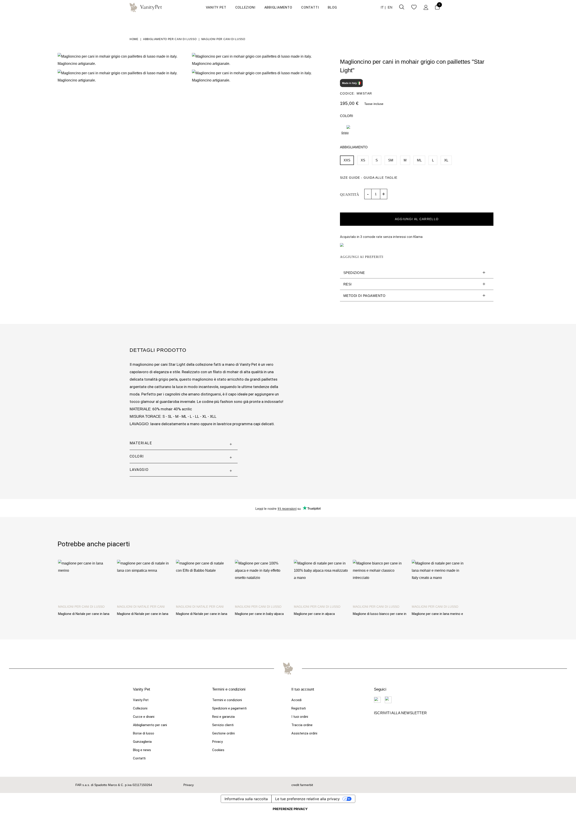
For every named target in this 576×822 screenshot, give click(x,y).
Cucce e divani (143, 717)
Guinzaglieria (142, 742)
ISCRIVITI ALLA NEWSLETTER (400, 713)
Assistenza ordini (304, 733)
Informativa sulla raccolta (246, 799)
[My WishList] (414, 8)
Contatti (310, 7)
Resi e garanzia (223, 717)
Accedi (296, 700)
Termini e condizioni (227, 700)
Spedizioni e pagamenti (229, 708)
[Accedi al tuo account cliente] (425, 7)
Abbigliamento (278, 7)
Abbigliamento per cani (150, 725)
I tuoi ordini (299, 717)
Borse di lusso (143, 733)
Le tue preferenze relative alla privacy (307, 799)
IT (382, 7)
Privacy (217, 742)
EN (390, 7)
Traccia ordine (302, 725)
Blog (332, 7)
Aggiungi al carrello (417, 219)
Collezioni (245, 7)
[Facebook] (377, 699)
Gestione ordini (223, 733)
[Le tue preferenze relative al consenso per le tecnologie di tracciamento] (290, 809)
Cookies (218, 750)
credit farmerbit (302, 785)
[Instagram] (388, 699)
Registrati (298, 708)
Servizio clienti (223, 725)
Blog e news (142, 750)
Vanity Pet (216, 7)
